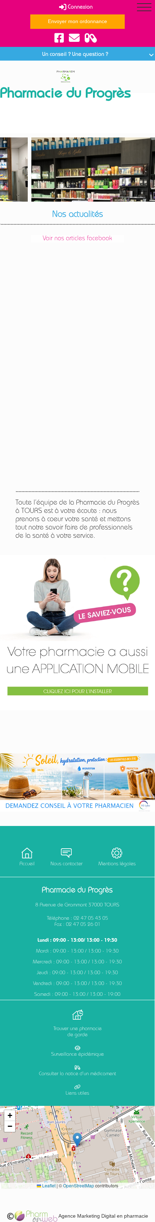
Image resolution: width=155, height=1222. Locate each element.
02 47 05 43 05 (91, 918)
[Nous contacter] (74, 38)
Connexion (79, 7)
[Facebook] (59, 38)
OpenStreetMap (78, 1185)
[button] (77, 1140)
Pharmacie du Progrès (65, 94)
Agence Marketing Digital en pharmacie (102, 1216)
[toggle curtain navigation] (144, 7)
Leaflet (48, 1185)
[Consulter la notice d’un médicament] (91, 38)
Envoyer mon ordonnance (77, 21)
